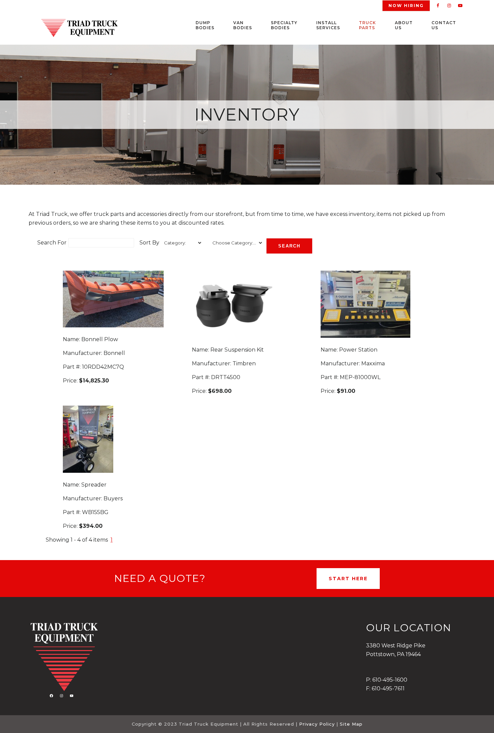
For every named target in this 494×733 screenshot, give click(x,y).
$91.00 (346, 391)
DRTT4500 (225, 377)
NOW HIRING (406, 5)
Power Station (358, 350)
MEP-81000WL (360, 377)
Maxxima (373, 363)
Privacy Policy (317, 724)
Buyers (113, 498)
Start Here (348, 579)
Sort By (149, 242)
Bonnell (114, 353)
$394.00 (90, 526)
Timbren (244, 363)
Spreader (94, 485)
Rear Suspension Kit (237, 350)
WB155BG (95, 512)
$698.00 (220, 391)
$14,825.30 (94, 380)
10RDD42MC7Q (103, 367)
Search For (52, 242)
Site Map (351, 724)
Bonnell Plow (99, 339)
